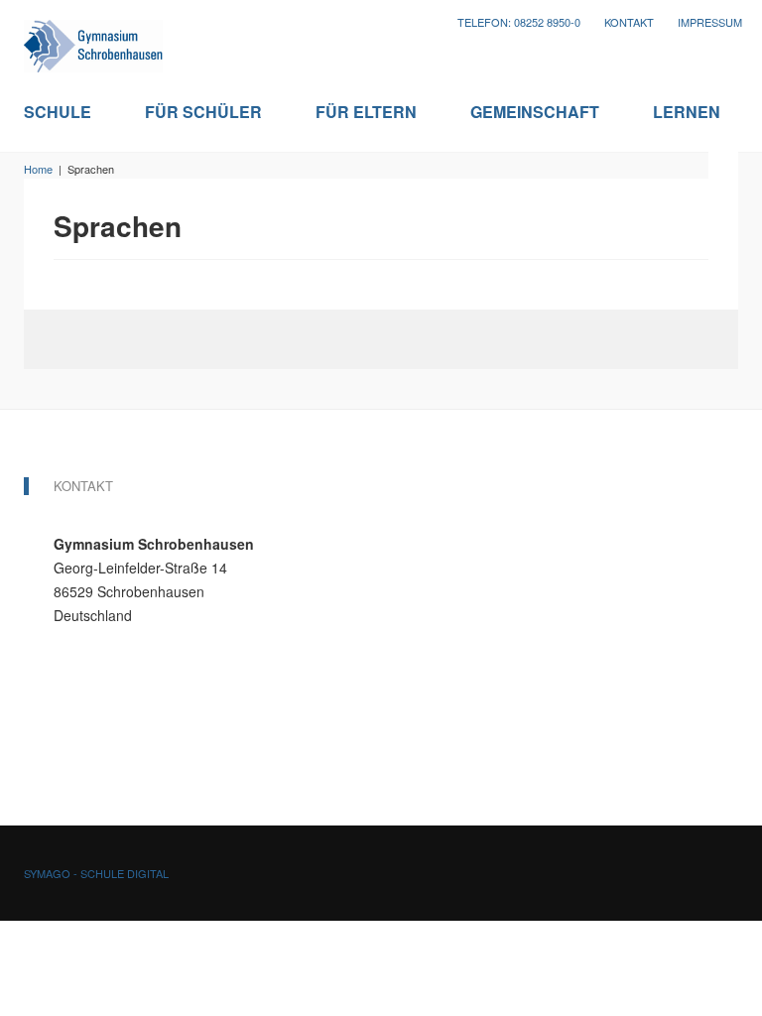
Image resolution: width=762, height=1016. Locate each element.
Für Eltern (366, 112)
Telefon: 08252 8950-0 (518, 22)
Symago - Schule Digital (96, 873)
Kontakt (629, 22)
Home (38, 169)
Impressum (710, 22)
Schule (57, 112)
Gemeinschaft (534, 112)
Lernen (686, 112)
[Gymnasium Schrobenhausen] (93, 40)
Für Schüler (203, 112)
